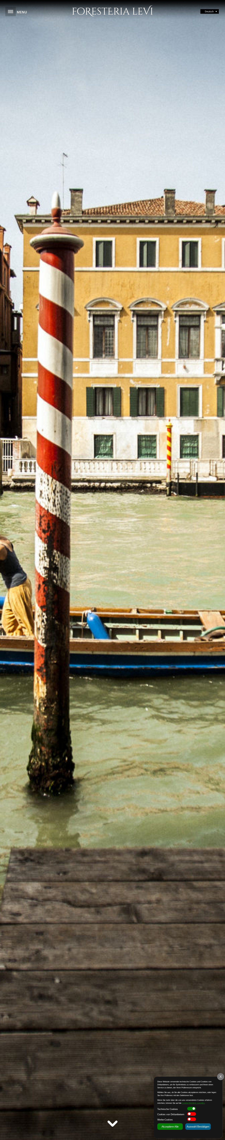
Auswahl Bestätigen (198, 1126)
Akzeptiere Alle (170, 1126)
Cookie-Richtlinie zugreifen (193, 1103)
